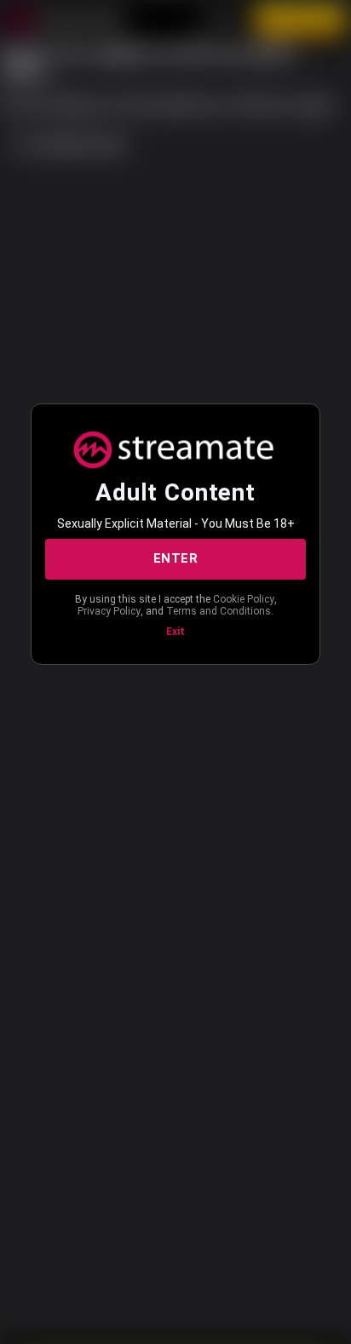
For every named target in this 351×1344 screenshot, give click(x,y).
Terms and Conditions (218, 611)
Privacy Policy (109, 611)
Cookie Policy (243, 599)
